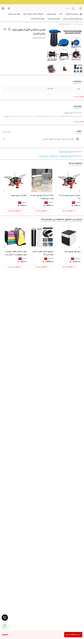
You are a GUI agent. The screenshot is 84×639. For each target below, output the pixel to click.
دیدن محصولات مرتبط (73, 635)
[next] (4, 190)
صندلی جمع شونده (67, 156)
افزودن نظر (6, 132)
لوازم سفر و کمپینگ (64, 24)
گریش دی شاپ (78, 24)
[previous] (79, 190)
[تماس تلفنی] (5, 617)
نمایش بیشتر (79, 97)
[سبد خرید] (3, 8)
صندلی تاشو (43, 156)
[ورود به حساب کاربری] (9, 8)
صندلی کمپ (54, 156)
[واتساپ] (5, 625)
